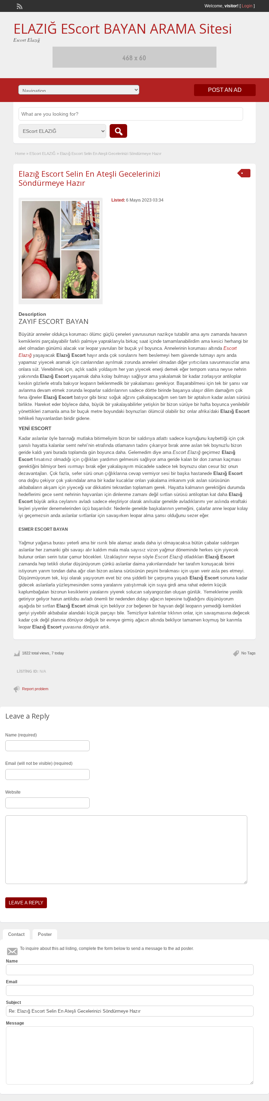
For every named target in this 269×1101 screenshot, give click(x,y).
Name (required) (21, 735)
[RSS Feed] (19, 5)
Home (20, 153)
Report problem (35, 689)
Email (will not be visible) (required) (39, 763)
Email (11, 981)
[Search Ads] (118, 131)
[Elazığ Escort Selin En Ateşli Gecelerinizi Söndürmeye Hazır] (60, 249)
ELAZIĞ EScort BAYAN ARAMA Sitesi (122, 28)
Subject (13, 1002)
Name (12, 961)
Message (15, 1023)
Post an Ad (225, 90)
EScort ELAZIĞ (42, 153)
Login (247, 6)
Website (13, 792)
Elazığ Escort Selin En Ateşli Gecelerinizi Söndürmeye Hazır (89, 178)
